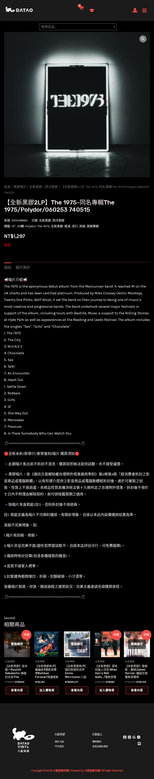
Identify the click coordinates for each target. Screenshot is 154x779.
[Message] (138, 737)
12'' (13, 226)
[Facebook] (125, 737)
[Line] (139, 743)
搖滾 (67, 226)
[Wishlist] (91, 10)
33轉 (20, 226)
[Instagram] (129, 737)
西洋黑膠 (51, 187)
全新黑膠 (35, 187)
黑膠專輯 (93, 226)
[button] (143, 39)
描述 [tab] (7, 267)
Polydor (30, 226)
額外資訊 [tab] (23, 267)
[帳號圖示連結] (135, 10)
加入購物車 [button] (47, 690)
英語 (82, 226)
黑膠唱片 (19, 187)
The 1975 (43, 226)
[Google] (134, 737)
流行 (75, 226)
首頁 (7, 187)
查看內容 (17, 690)
